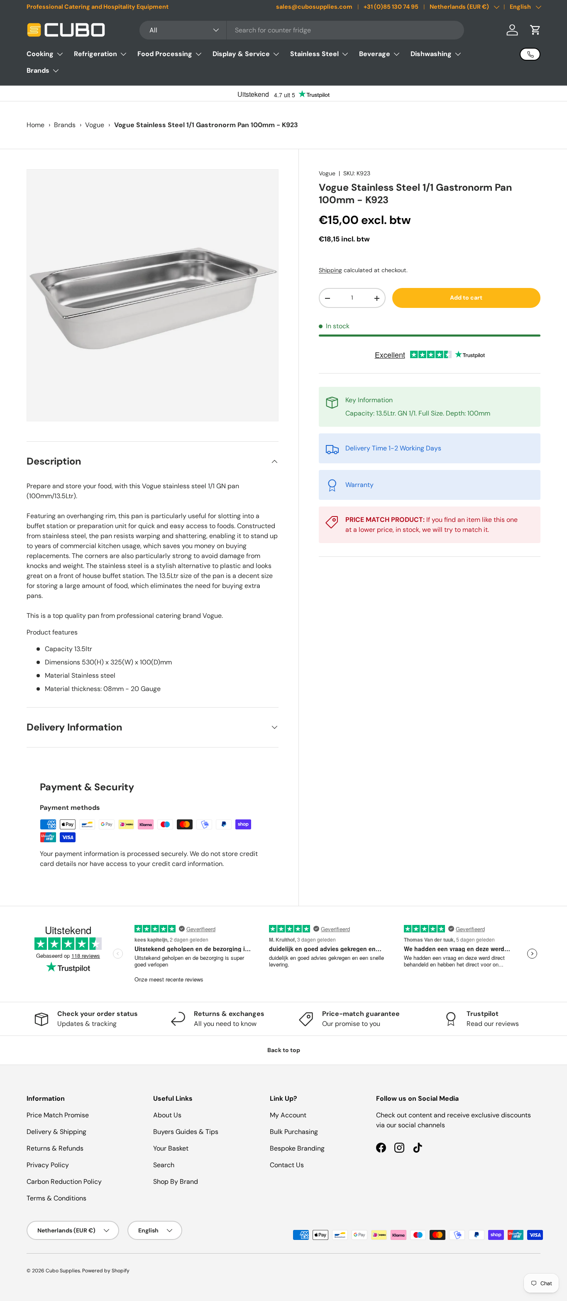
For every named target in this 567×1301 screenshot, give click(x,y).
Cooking (40, 53)
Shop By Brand (175, 1181)
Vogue (94, 125)
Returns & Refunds (55, 1148)
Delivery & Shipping (56, 1131)
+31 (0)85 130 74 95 (391, 6)
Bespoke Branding (297, 1148)
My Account (288, 1115)
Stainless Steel (314, 53)
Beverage (374, 53)
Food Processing (164, 53)
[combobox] (301, 30)
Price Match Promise (58, 1115)
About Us (167, 1115)
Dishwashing (431, 53)
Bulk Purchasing (294, 1131)
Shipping (330, 270)
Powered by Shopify (106, 1270)
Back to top (283, 1050)
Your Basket (170, 1148)
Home (35, 125)
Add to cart (466, 298)
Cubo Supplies (63, 1270)
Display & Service (241, 53)
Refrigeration (95, 53)
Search (163, 1165)
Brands (38, 70)
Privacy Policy (48, 1165)
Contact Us (287, 1165)
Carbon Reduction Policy (64, 1181)
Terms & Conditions (56, 1198)
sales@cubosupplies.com (314, 6)
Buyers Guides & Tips (185, 1131)
